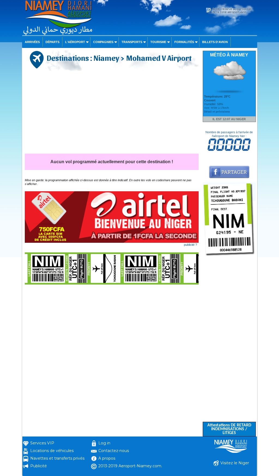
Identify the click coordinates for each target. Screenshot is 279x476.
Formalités (184, 42)
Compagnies (103, 42)
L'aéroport (75, 42)
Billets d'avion (215, 42)
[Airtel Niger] (112, 241)
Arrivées (32, 42)
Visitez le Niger (234, 462)
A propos (106, 458)
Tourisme (158, 42)
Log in (104, 443)
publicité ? (190, 244)
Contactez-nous (113, 450)
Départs (52, 42)
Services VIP (42, 443)
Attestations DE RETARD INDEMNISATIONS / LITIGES (229, 429)
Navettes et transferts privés (57, 458)
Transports (132, 42)
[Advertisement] (112, 113)
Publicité (38, 465)
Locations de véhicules (52, 450)
